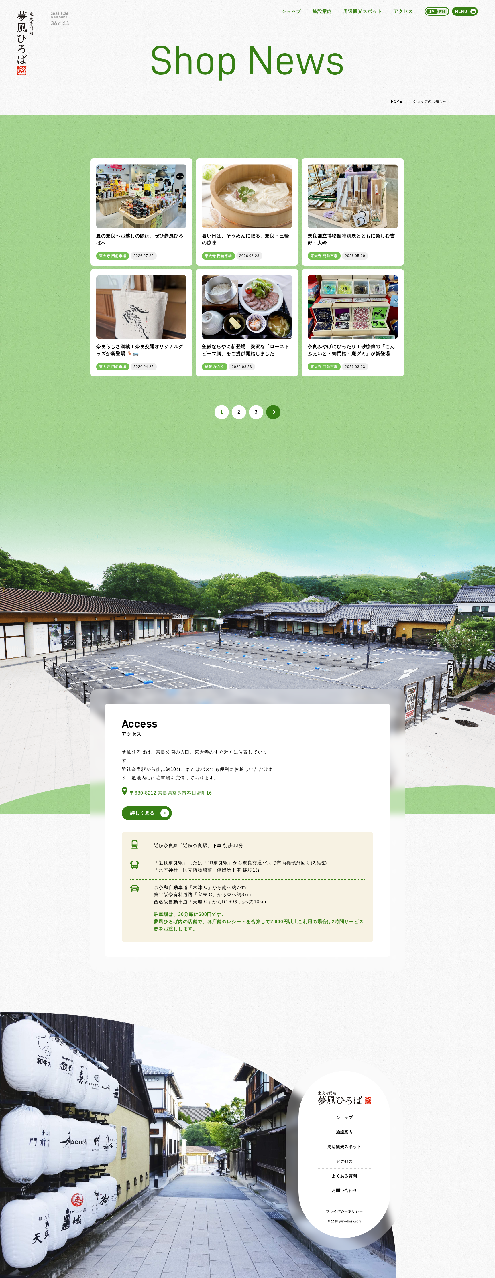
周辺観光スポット (362, 11)
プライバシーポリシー (344, 1211)
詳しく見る (142, 812)
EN (442, 11)
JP (431, 11)
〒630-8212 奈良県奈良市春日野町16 (171, 793)
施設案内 (322, 11)
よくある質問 (345, 1176)
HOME (396, 102)
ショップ (291, 11)
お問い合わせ (345, 1190)
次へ (273, 412)
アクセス (403, 11)
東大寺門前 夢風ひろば (25, 43)
